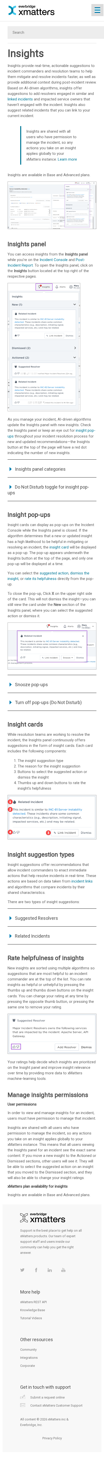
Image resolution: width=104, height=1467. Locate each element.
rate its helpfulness (41, 578)
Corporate (27, 1366)
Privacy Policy (52, 1438)
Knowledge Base (32, 1310)
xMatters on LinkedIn (49, 1270)
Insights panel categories (40, 469)
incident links (82, 881)
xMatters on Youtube (63, 1270)
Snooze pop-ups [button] (31, 684)
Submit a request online (47, 1397)
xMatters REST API (33, 1302)
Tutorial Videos (31, 1318)
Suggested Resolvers (36, 918)
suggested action (54, 573)
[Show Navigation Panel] (97, 10)
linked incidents (20, 99)
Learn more (67, 159)
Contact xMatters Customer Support (56, 1405)
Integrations (29, 1358)
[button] (11, 918)
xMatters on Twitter (22, 1270)
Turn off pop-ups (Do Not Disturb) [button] (48, 702)
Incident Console (54, 260)
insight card (59, 547)
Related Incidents (32, 936)
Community (28, 1349)
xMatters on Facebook (36, 1270)
